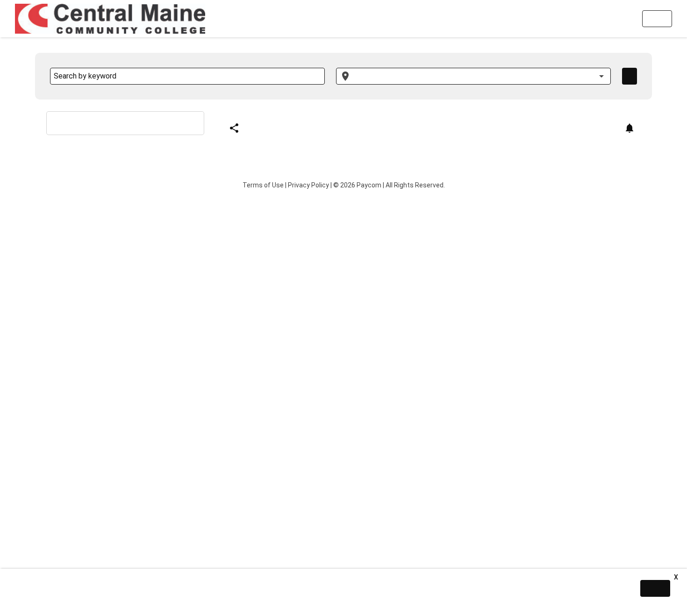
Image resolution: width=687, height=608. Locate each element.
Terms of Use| (264, 185)
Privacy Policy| (310, 185)
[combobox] (473, 76)
